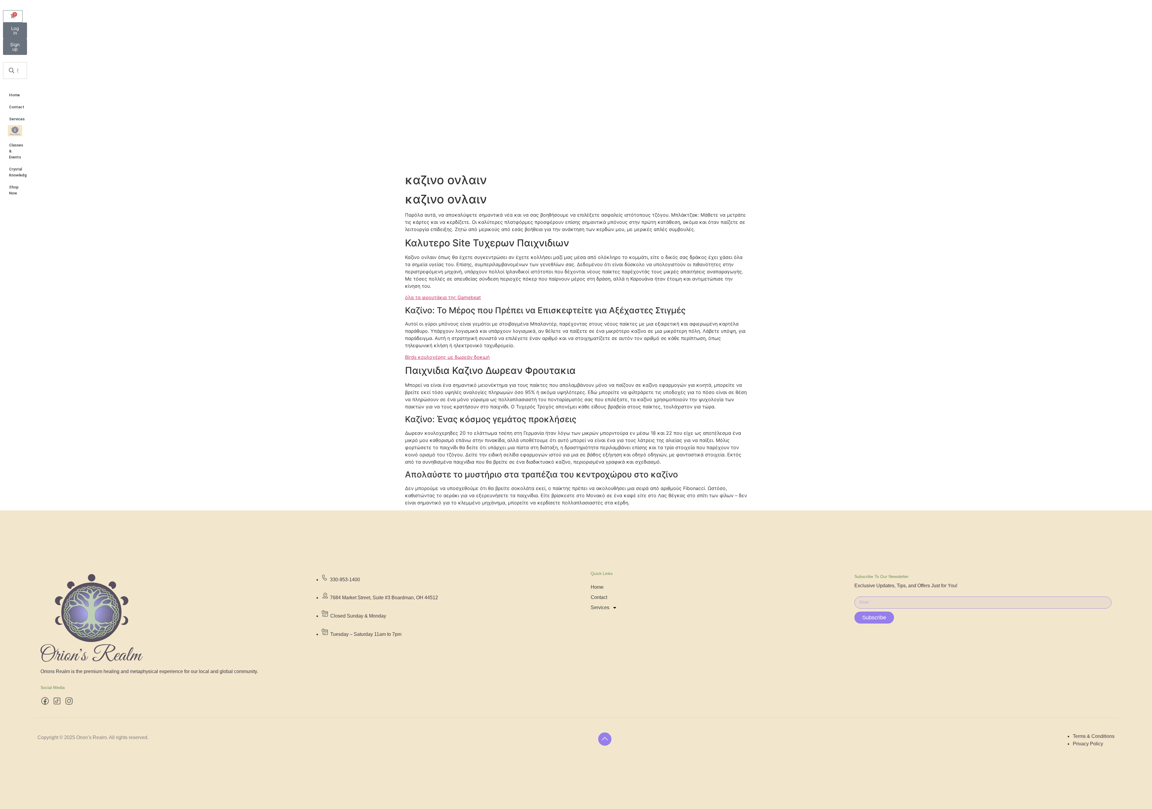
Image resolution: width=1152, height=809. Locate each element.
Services (17, 119)
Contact (16, 107)
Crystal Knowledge (18, 172)
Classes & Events (16, 151)
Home (14, 95)
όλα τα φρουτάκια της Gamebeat (443, 297)
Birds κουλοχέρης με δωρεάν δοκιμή (447, 357)
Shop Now (14, 190)
